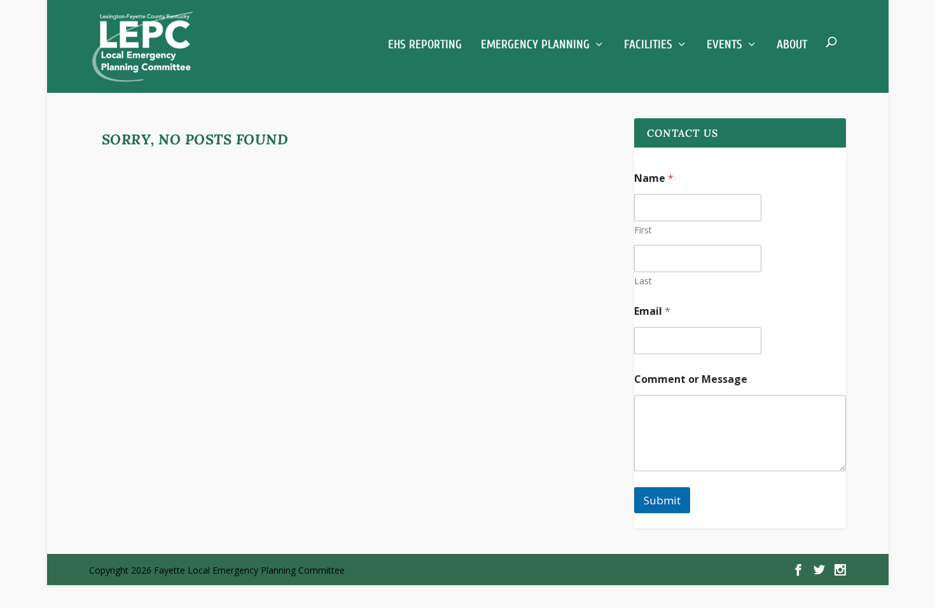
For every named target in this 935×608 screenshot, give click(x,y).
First (643, 230)
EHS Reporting (425, 45)
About (792, 45)
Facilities (648, 45)
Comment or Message (690, 379)
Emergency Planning (535, 45)
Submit (662, 500)
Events (724, 45)
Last (643, 280)
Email (652, 311)
